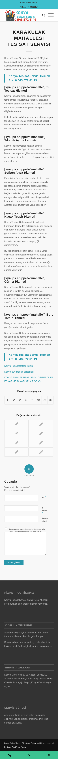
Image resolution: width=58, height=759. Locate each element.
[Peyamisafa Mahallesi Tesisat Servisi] (41, 424)
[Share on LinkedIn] (26, 400)
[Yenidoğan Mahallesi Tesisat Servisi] (41, 452)
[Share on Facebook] (7, 400)
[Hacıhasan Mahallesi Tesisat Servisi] (41, 442)
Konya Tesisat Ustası (28, 2)
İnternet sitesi (45, 520)
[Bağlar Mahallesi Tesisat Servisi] (41, 433)
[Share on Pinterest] (20, 400)
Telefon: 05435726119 (29, 7)
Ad (44, 497)
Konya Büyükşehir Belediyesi (19, 371)
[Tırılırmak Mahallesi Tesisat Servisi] (16, 452)
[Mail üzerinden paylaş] (50, 400)
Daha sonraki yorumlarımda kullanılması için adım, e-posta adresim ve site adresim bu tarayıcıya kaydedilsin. (27, 531)
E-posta (44, 510)
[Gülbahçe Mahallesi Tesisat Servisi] (16, 433)
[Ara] (42, 15)
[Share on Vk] (38, 400)
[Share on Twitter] (14, 400)
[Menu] (49, 15)
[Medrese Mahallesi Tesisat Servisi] (16, 442)
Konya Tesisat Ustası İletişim (19, 366)
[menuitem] (28, 2)
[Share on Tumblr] (32, 400)
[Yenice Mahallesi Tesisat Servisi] (16, 424)
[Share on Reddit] (44, 400)
